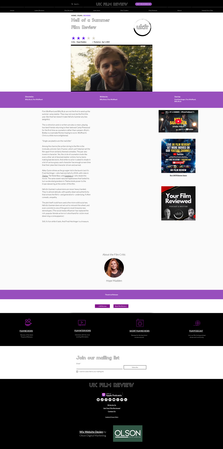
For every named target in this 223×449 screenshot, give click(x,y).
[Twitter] (110, 399)
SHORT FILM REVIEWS (139, 331)
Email (78, 363)
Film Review (83, 27)
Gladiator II (69, 176)
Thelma (45, 176)
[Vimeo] (121, 399)
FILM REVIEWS (26, 331)
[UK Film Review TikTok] (102, 399)
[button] (179, 10)
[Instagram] (117, 399)
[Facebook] (106, 399)
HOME (73, 15)
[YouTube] (113, 399)
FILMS (80, 15)
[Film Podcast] (98, 399)
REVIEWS (87, 15)
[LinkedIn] (125, 399)
